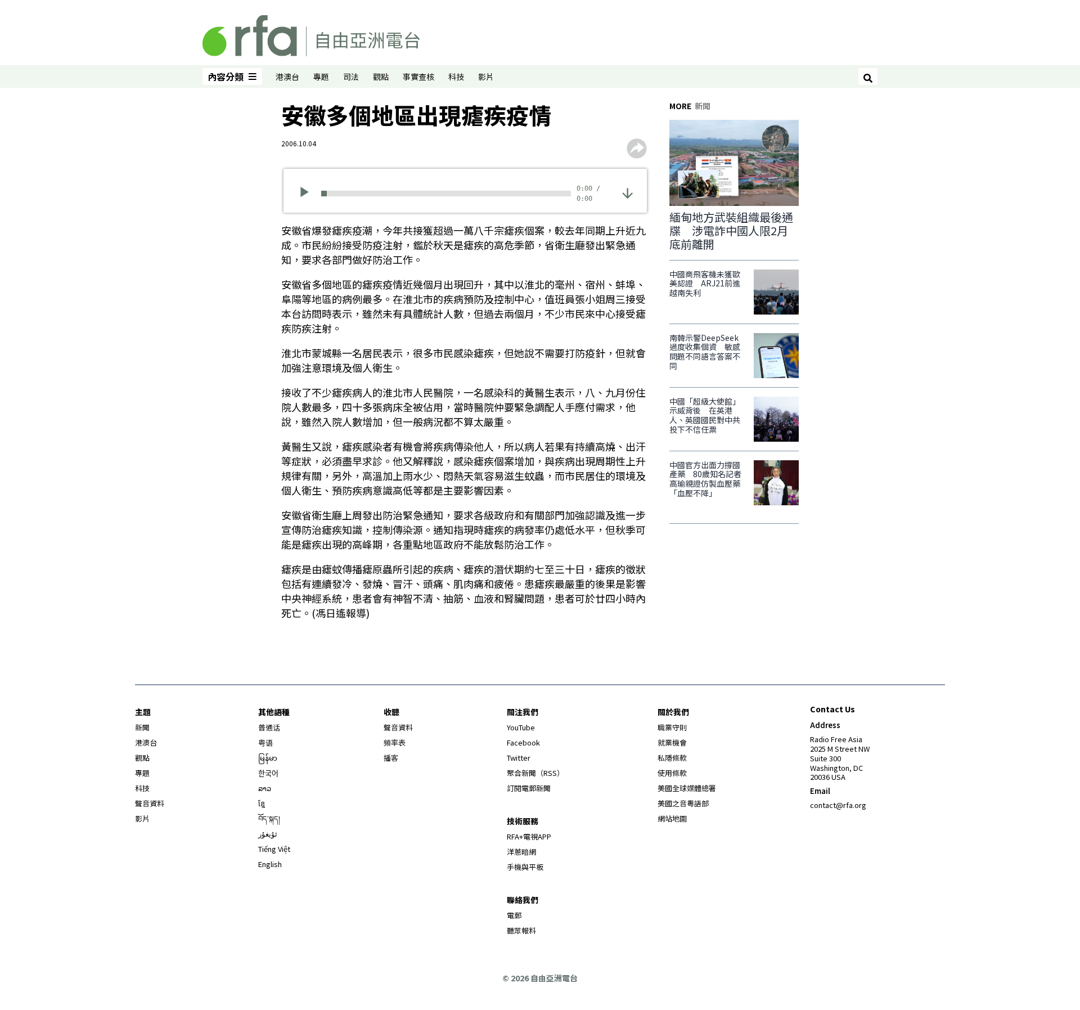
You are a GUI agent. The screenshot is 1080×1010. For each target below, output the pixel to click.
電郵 (514, 915)
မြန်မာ (267, 757)
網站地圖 (672, 818)
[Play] (308, 193)
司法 (351, 76)
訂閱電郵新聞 (529, 788)
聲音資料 (149, 803)
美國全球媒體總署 (687, 788)
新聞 (142, 727)
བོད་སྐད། (269, 818)
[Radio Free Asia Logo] (311, 33)
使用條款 (672, 772)
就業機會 (672, 742)
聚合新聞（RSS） (535, 772)
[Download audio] (627, 192)
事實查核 (418, 76)
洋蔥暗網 (521, 851)
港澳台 (287, 76)
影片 (486, 76)
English (270, 864)
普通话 (269, 727)
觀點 (381, 76)
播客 (391, 757)
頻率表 (395, 742)
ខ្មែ (261, 803)
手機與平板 (525, 866)
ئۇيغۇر (267, 833)
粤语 (265, 742)
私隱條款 (672, 757)
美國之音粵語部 (683, 803)
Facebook (523, 742)
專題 (321, 76)
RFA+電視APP (529, 836)
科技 (456, 76)
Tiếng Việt (274, 848)
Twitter (518, 757)
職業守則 (672, 727)
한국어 (268, 772)
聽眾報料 (521, 930)
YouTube (521, 727)
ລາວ (264, 788)
